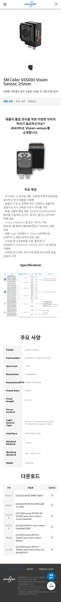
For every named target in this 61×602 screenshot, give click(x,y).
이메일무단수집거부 (45, 569)
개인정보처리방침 (14, 569)
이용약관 (29, 569)
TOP (51, 586)
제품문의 (51, 576)
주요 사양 (20, 101)
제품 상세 (8, 101)
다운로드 (32, 101)
